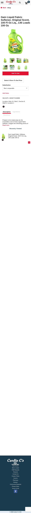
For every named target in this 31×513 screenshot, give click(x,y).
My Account (15, 465)
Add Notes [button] (5, 93)
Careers (15, 478)
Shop (9, 8)
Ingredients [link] (16, 112)
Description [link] (6, 112)
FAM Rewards (15, 470)
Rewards (15, 472)
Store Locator (15, 468)
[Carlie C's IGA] (11, 2)
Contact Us (15, 474)
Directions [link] (6, 115)
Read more (5, 125)
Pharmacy (15, 480)
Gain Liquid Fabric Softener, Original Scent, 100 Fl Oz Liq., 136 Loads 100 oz (17, 136)
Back (4, 7)
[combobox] (15, 88)
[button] (5, 60)
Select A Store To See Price (13, 80)
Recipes (15, 482)
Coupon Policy (15, 476)
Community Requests (15, 484)
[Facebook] (15, 491)
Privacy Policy (15, 486)
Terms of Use (15, 488)
